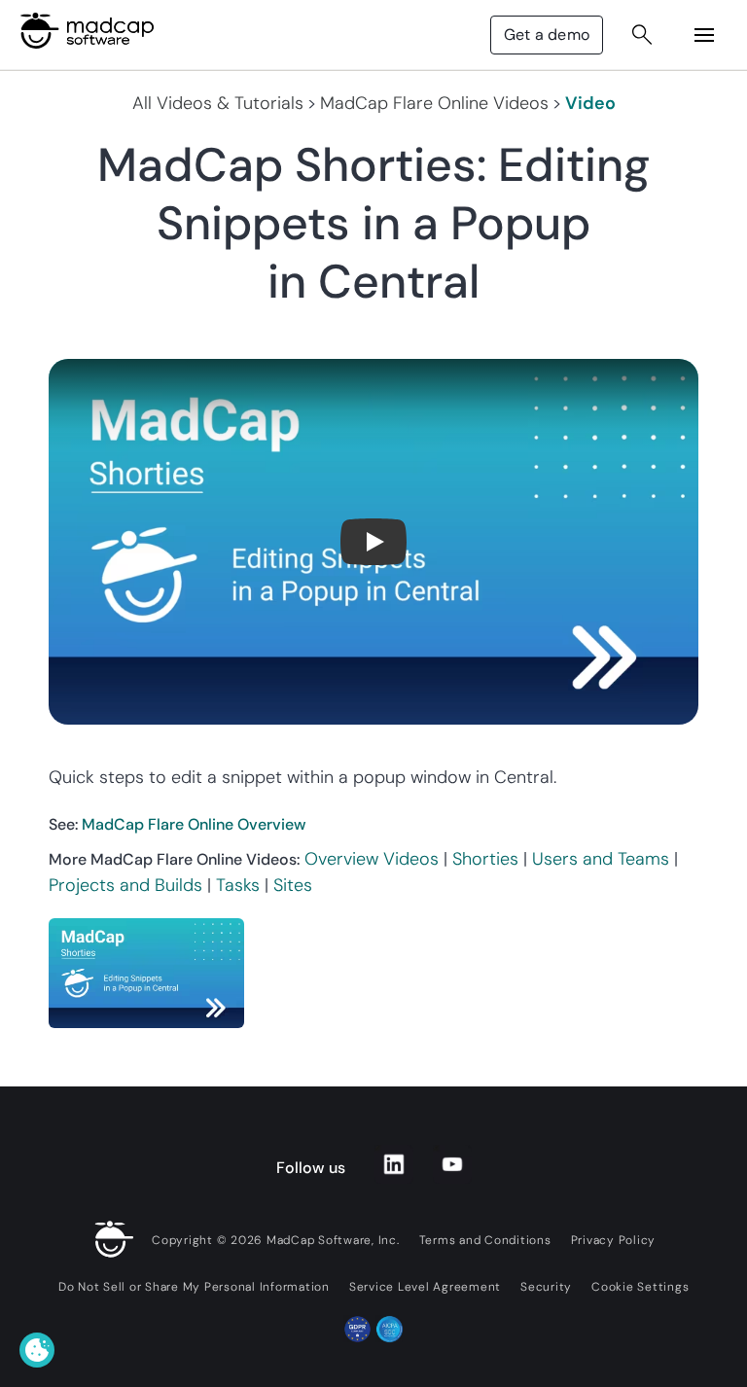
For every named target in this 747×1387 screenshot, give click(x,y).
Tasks (238, 885)
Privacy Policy (614, 1240)
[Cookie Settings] (36, 1350)
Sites (292, 885)
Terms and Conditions (485, 1240)
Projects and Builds (125, 885)
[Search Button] (642, 35)
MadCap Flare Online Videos (434, 103)
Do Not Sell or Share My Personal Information (194, 1287)
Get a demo (546, 34)
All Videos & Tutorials (217, 103)
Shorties (485, 859)
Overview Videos (371, 859)
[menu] (704, 35)
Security (546, 1287)
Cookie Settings (640, 1287)
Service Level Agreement (425, 1287)
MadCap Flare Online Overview (194, 824)
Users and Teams (600, 859)
